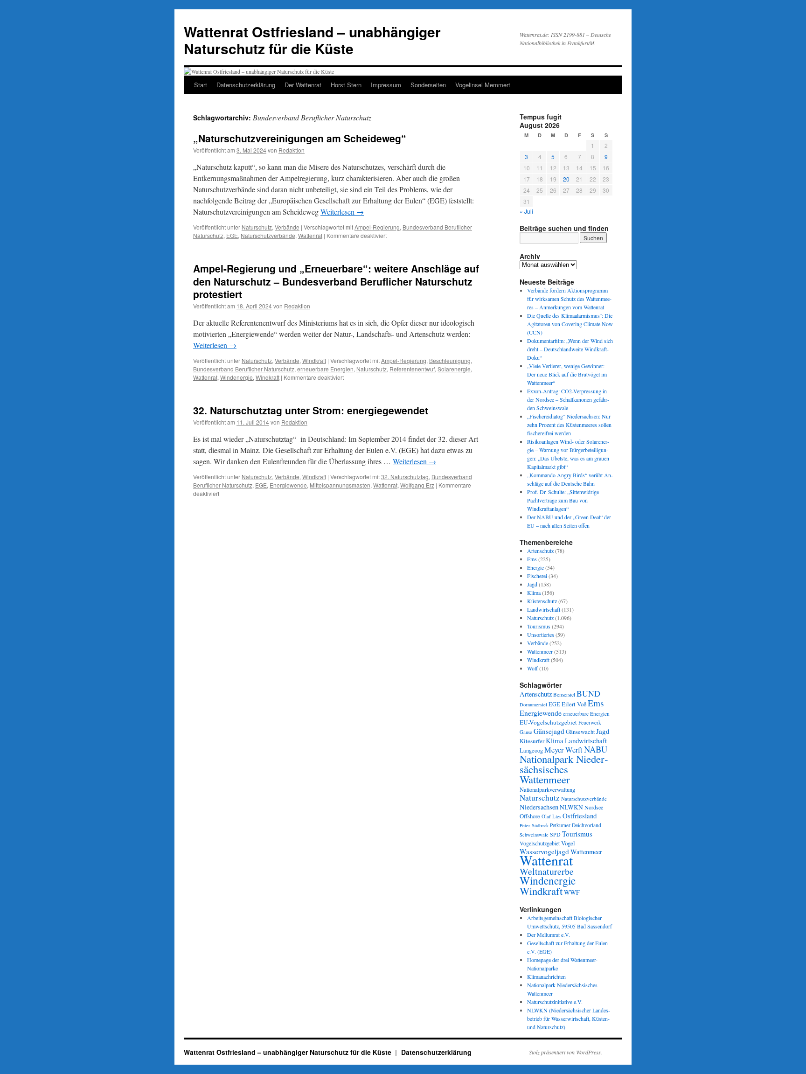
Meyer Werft (563, 750)
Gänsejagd (549, 731)
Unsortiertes (540, 634)
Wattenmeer (540, 651)
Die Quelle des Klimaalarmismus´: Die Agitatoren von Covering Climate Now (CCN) (570, 324)
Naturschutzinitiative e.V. (555, 1001)
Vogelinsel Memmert (482, 84)
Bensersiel (564, 694)
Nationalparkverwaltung (547, 789)
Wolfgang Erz (417, 485)
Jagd (532, 584)
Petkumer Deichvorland (575, 825)
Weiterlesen (342, 211)
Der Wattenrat (303, 84)
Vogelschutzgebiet (540, 843)
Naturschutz (257, 227)
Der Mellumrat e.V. (548, 934)
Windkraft (314, 360)
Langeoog (531, 750)
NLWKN (571, 807)
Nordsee (593, 807)
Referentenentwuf (412, 369)
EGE (232, 235)
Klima (534, 592)
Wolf (532, 668)
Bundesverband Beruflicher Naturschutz (243, 369)
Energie (535, 567)
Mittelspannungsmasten (340, 485)
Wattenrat (310, 235)
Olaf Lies (551, 816)
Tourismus (538, 626)
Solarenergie (454, 369)
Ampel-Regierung (377, 227)
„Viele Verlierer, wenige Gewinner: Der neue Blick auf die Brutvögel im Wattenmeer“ (567, 374)
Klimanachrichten (546, 976)
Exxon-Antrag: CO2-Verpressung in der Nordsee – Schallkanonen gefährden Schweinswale (568, 399)
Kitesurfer (532, 741)
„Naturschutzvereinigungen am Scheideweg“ (299, 138)
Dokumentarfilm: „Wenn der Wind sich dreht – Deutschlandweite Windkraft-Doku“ (570, 349)
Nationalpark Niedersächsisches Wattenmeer (564, 769)
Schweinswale (534, 834)
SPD (555, 834)
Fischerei (537, 575)
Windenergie (236, 377)
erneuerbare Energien (325, 369)
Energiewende (288, 485)
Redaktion (291, 150)
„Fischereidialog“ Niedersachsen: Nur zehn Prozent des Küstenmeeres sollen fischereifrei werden (569, 424)
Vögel (568, 843)
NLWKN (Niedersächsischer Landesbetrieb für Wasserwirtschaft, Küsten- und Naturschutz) (568, 1018)
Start (200, 84)
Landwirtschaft (543, 609)
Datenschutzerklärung (245, 84)
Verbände (287, 227)
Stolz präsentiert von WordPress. (565, 1052)
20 (566, 179)
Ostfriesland (580, 815)
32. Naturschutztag (405, 477)
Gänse (526, 732)
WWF (572, 892)
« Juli (526, 211)
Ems (532, 559)
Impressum (386, 84)
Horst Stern (346, 84)
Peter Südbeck (534, 825)
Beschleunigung (450, 360)
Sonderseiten (428, 84)
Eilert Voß (574, 704)
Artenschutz (540, 550)
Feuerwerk (589, 722)
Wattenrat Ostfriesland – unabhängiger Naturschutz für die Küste (312, 39)
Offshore (530, 816)
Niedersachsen (539, 806)
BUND (588, 693)
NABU (595, 749)
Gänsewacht (580, 732)
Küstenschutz (542, 601)
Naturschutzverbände (268, 235)
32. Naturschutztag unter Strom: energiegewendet (310, 410)
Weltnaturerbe (547, 871)
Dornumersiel (533, 704)
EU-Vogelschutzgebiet (548, 722)
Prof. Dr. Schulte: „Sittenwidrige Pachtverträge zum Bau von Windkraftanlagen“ (563, 500)
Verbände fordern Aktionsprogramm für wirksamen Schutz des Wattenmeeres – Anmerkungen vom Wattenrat (569, 298)
